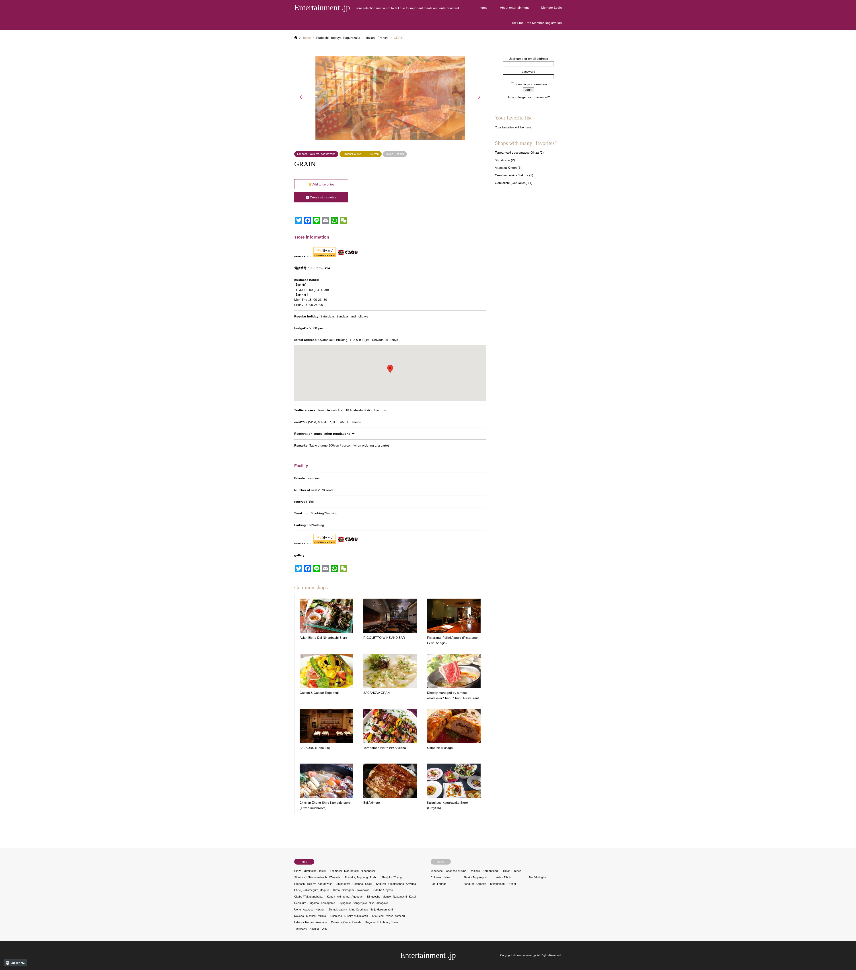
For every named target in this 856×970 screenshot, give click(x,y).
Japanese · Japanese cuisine (448, 871)
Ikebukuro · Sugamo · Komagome (314, 903)
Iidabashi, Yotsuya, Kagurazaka (338, 37)
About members (528, 102)
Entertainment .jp (428, 955)
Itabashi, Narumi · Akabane (310, 922)
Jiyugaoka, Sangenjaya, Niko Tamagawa (364, 903)
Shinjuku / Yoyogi (391, 877)
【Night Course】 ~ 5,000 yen (360, 154)
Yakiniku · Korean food (484, 871)
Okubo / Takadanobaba (308, 896)
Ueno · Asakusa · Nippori (309, 909)
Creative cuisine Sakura (511, 175)
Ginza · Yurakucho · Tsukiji (310, 871)
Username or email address (528, 58)
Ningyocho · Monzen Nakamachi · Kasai (391, 896)
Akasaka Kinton (506, 167)
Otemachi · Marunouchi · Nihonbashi (352, 871)
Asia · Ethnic (503, 877)
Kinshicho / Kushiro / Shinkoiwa (349, 916)
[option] (390, 98)
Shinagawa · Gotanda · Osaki (354, 884)
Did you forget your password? (528, 97)
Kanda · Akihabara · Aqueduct (345, 896)
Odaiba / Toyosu (383, 890)
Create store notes (323, 197)
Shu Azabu (502, 160)
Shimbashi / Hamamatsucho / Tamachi (317, 877)
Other (512, 884)
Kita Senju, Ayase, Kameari (388, 916)
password (528, 71)
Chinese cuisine (440, 877)
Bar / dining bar (538, 877)
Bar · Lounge (439, 884)
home (483, 7)
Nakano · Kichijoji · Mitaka (310, 916)
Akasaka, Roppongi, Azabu (361, 877)
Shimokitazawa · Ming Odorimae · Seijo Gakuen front (361, 909)
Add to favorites (323, 184)
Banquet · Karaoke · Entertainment (484, 884)
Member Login (551, 7)
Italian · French (377, 37)
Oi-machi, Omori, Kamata (346, 922)
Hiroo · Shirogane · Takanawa (351, 890)
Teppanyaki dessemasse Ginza (517, 152)
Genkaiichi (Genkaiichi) (511, 183)
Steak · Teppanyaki (475, 877)
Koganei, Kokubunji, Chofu (381, 922)
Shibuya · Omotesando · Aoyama (396, 884)
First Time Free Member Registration (536, 23)
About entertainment (514, 7)
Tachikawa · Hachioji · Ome (310, 928)
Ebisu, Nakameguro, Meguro (311, 890)
